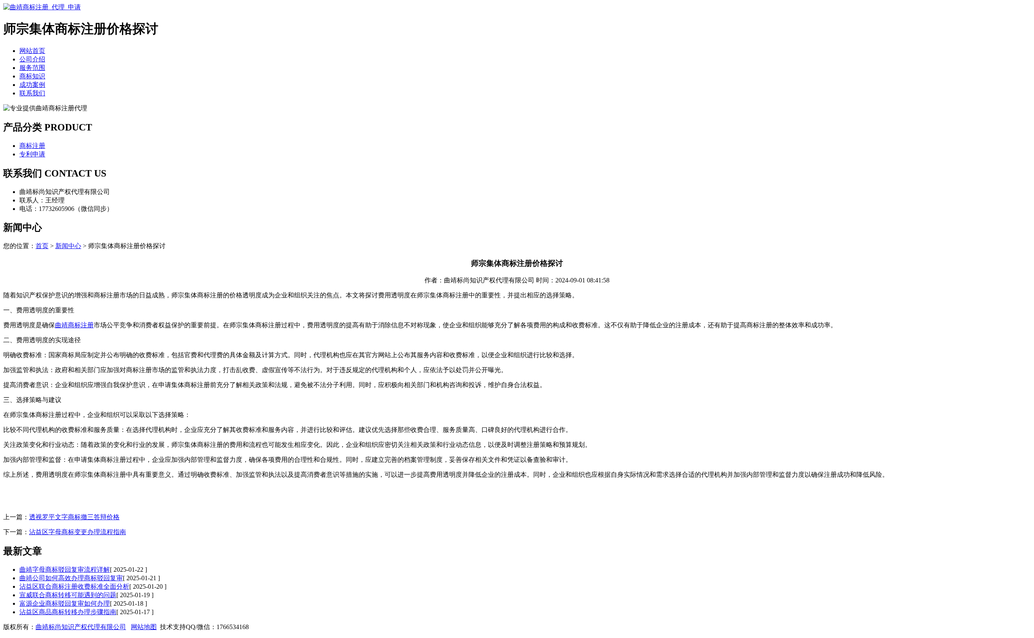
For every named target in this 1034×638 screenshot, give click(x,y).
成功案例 (32, 84)
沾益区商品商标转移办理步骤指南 (67, 612)
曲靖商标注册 (74, 325)
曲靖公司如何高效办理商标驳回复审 (71, 578)
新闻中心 (68, 245)
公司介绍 (32, 59)
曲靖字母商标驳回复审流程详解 (64, 569)
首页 (42, 245)
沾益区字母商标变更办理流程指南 (77, 532)
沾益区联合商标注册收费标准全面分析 (74, 586)
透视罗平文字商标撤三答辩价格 (74, 517)
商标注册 (32, 145)
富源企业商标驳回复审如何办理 (64, 603)
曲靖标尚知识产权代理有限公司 (81, 626)
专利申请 (32, 154)
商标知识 (32, 76)
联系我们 (32, 93)
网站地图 (144, 626)
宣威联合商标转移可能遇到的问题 (67, 595)
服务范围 (32, 67)
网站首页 (32, 50)
